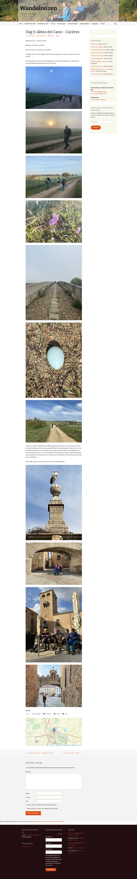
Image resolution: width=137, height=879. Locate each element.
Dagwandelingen (84, 24)
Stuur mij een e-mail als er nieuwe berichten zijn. (42, 808)
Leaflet (51, 745)
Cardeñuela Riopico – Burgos (99, 61)
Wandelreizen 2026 (30, 24)
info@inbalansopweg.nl (32, 835)
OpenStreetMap (66, 745)
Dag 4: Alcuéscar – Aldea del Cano (39, 753)
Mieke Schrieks (72, 833)
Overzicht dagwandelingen (98, 99)
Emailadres (49, 837)
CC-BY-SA (79, 745)
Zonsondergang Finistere (98, 50)
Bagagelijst (95, 24)
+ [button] (28, 720)
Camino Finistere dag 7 (97, 66)
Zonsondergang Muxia (97, 58)
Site (27, 801)
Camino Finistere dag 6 (97, 74)
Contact (102, 24)
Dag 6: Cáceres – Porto (72, 753)
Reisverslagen (61, 24)
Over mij (53, 24)
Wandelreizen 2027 (43, 24)
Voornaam (48, 843)
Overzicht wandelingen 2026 (99, 91)
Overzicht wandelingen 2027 (99, 93)
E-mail (28, 797)
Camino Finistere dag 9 (97, 53)
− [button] (28, 723)
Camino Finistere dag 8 (97, 55)
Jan (58, 36)
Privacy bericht (26, 846)
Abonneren (96, 127)
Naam (28, 793)
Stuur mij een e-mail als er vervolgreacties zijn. (42, 805)
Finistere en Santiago (97, 47)
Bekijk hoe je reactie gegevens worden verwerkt (49, 821)
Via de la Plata (42, 36)
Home (21, 24)
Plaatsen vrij (94, 44)
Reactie (28, 772)
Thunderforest (58, 745)
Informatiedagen (73, 24)
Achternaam (49, 849)
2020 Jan (51, 36)
